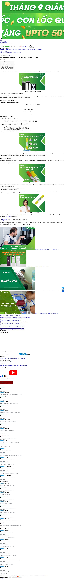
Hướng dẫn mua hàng (24, 365)
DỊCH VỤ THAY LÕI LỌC (19, 49)
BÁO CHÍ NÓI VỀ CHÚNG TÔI (36, 49)
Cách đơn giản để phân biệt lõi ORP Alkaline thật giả (7, 67)
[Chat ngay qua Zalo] (63, 291)
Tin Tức (1, 40)
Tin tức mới (2, 52)
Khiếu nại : (17, 365)
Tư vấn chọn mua (6, 52)
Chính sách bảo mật (22, 358)
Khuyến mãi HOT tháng (3, 49)
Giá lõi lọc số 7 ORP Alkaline (5, 66)
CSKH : (10, 365)
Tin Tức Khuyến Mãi (18, 52)
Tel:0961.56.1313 (2, 400)
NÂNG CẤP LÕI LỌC (11, 49)
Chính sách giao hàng (9, 358)
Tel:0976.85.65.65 (2, 391)
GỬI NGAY (10, 55)
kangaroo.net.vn (45, 575)
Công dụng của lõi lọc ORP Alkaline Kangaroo (6, 65)
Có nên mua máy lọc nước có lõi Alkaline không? (7, 68)
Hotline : (3, 365)
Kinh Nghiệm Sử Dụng (12, 52)
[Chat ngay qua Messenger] (63, 288)
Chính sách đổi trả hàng (15, 358)
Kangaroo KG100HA (5, 220)
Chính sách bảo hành (3, 41)
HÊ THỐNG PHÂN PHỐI (27, 49)
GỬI (11, 361)
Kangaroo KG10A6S (5, 219)
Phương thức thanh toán (3, 42)
